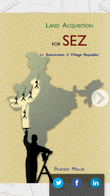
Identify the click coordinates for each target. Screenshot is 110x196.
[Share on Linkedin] (95, 182)
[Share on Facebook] (76, 182)
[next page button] (100, 98)
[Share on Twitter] (58, 182)
